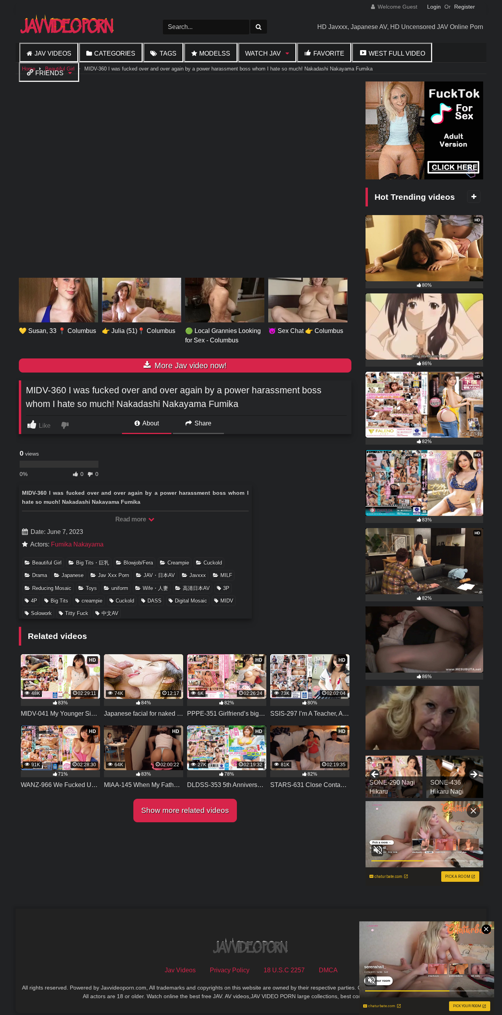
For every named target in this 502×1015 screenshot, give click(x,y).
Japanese (73, 575)
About (150, 423)
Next (473, 775)
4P (34, 601)
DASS (154, 601)
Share (202, 423)
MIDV (226, 601)
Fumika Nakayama (77, 544)
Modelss (214, 53)
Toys (91, 588)
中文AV (110, 613)
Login (434, 7)
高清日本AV (196, 588)
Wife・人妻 (155, 588)
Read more (131, 519)
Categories (114, 53)
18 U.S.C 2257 (284, 970)
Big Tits (59, 601)
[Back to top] (477, 991)
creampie (92, 601)
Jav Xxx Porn (113, 575)
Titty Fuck (76, 613)
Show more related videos (185, 810)
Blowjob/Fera (138, 563)
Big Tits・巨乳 (92, 563)
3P (226, 588)
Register (464, 7)
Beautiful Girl (47, 563)
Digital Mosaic (191, 601)
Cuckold (213, 563)
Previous (375, 775)
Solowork (41, 613)
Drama (39, 575)
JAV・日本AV (159, 575)
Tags (168, 53)
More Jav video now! (189, 365)
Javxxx (197, 575)
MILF (226, 575)
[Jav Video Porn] (68, 26)
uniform (119, 588)
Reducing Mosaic (51, 588)
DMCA (328, 970)
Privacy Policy (229, 970)
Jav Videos (53, 53)
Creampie (178, 563)
